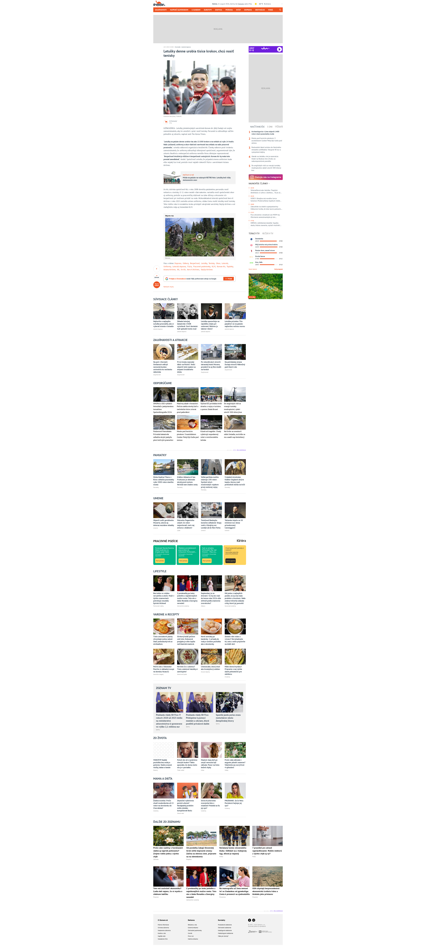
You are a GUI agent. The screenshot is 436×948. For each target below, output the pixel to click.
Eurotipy (208, 10)
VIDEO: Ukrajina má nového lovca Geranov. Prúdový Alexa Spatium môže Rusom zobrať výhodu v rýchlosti (265, 199)
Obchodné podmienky (195, 930)
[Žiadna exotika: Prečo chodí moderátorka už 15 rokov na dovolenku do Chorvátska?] (163, 790)
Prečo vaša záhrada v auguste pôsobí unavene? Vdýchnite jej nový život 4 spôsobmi (235, 764)
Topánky (230, 266)
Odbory (186, 263)
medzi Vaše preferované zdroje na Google (192, 279)
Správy (158, 729)
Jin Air (183, 269)
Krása (202, 770)
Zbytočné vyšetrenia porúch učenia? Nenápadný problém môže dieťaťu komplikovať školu (185, 805)
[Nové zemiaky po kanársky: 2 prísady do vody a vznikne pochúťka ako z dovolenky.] (211, 626)
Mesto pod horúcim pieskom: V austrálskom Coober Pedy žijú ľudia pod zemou (266, 140)
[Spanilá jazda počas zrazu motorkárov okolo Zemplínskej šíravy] (229, 702)
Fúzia (189, 266)
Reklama (191, 920)
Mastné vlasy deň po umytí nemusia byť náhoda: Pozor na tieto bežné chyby (210, 764)
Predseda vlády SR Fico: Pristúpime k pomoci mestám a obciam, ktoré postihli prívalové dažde (197, 719)
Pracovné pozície (165, 541)
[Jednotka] (251, 251)
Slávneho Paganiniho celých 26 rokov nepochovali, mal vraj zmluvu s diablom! (185, 524)
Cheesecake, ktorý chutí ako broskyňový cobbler (210, 667)
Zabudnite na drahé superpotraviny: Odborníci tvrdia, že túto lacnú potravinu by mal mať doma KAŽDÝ (266, 207)
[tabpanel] (266, 150)
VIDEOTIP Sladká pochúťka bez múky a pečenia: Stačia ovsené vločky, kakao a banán (162, 764)
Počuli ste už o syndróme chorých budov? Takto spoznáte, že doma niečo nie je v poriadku (187, 764)
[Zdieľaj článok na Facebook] (156, 269)
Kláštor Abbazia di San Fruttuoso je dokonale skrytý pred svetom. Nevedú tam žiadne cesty (187, 481)
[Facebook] (249, 920)
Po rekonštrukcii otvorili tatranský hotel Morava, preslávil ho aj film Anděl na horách (211, 366)
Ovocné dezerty (205, 672)
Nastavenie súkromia (164, 930)
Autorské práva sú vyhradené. (257, 926)
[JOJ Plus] (251, 263)
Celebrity (156, 811)
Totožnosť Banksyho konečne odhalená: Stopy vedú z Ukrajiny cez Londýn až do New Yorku (211, 524)
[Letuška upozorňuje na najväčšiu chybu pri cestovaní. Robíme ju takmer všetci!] (211, 311)
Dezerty (155, 770)
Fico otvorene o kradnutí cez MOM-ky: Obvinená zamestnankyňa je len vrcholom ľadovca (265, 216)
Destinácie (260, 10)
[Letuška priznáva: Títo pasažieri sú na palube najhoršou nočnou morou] (235, 311)
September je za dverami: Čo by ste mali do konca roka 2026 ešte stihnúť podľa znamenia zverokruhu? (211, 598)
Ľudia (178, 530)
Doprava (248, 10)
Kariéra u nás (162, 933)
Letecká (225, 263)
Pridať (230, 279)
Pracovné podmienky (201, 266)
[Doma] (251, 257)
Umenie (155, 528)
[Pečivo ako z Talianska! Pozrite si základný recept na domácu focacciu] (163, 656)
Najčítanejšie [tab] (257, 126)
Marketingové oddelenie (225, 933)
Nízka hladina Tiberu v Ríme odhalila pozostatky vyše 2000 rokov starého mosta (163, 481)
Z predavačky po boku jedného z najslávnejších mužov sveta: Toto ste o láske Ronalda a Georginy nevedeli (187, 598)
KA (178, 269)
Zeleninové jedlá (182, 674)
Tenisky (211, 263)
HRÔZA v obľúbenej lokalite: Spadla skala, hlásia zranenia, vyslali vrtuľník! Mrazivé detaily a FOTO (265, 224)
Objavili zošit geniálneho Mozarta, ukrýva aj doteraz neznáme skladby (163, 523)
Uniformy (167, 266)
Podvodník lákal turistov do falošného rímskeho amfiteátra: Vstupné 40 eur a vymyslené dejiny (266, 149)
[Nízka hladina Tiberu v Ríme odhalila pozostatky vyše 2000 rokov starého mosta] (163, 467)
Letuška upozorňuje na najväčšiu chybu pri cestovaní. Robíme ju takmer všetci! (210, 325)
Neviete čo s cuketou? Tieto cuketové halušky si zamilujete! (187, 669)
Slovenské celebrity (230, 606)
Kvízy (238, 10)
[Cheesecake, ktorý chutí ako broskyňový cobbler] (211, 656)
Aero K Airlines (193, 269)
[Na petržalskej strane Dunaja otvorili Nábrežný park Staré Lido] (235, 352)
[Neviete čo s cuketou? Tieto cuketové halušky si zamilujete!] (187, 656)
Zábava (203, 606)
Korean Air (221, 266)
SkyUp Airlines (207, 269)
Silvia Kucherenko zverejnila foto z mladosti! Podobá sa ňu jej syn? (210, 804)
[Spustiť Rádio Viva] (265, 48)
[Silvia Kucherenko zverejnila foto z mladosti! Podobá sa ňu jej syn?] (211, 790)
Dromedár (177, 47)
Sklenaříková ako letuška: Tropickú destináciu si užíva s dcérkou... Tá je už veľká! (265, 191)
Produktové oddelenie (225, 925)
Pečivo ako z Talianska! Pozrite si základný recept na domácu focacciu (163, 669)
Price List (190, 936)
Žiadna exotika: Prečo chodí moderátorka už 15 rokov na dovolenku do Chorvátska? (163, 804)
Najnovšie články (258, 183)
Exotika (218, 10)
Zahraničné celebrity (183, 606)
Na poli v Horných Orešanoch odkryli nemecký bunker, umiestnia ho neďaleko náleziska (162, 367)
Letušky (204, 263)
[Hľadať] (280, 9)
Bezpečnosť (195, 263)
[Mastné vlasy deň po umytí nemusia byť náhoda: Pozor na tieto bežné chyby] (211, 750)
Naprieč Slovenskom (179, 10)
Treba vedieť (180, 770)
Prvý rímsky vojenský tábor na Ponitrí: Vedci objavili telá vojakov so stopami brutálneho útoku (186, 367)
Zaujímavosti (161, 10)
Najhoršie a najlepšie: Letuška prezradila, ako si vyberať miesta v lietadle (163, 324)
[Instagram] (253, 920)
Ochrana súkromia (163, 928)
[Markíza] (251, 239)
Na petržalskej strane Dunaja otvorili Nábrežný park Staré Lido (235, 364)
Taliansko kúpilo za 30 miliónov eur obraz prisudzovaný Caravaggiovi (234, 524)
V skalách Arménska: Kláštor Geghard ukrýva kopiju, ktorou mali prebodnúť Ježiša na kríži (235, 481)
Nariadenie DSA (163, 939)
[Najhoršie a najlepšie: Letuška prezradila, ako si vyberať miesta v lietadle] (163, 311)
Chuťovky (227, 677)
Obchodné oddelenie (224, 928)
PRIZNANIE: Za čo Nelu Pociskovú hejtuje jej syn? (234, 803)
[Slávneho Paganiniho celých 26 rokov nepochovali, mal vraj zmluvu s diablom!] (187, 510)
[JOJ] (251, 245)
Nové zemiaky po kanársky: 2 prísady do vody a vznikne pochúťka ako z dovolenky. (211, 640)
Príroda (229, 10)
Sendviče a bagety (158, 674)
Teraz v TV (254, 233)
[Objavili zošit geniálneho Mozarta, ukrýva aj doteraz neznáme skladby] (163, 510)
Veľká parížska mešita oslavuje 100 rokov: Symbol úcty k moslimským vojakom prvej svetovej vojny (210, 482)
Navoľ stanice (253, 269)
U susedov (196, 10)
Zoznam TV (163, 688)
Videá (270, 10)
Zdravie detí (180, 813)
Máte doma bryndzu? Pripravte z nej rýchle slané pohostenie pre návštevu (233, 670)
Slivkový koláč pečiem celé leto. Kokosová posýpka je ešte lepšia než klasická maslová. (186, 640)
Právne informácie (163, 925)
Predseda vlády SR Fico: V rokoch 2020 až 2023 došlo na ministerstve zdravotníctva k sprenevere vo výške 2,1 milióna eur (169, 720)
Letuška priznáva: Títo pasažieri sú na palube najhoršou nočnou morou (235, 324)
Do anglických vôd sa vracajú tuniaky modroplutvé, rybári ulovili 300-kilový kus (266, 167)
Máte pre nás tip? (223, 936)
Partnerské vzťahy (158, 606)
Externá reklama (193, 928)
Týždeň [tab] (279, 126)
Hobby (226, 770)
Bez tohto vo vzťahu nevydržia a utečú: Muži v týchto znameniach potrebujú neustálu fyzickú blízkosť (163, 598)
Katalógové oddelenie (225, 930)
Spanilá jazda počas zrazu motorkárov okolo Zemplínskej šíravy (228, 717)
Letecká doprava (186, 47)
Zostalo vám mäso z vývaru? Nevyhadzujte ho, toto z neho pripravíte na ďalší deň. (235, 640)
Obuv (218, 263)
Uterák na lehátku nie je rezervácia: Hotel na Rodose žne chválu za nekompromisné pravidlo (265, 158)
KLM (213, 266)
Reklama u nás (192, 925)
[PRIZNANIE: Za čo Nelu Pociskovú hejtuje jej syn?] (235, 790)
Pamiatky (156, 487)
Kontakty (221, 920)
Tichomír (241, 4)
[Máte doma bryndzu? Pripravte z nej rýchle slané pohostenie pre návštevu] (235, 656)
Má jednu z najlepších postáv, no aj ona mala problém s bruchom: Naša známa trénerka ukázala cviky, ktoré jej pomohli (235, 598)
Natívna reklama (193, 939)
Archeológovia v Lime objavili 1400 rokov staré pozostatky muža (265, 132)
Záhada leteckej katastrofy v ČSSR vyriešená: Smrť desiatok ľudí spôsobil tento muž (187, 325)
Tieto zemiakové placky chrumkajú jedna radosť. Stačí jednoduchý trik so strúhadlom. (163, 640)
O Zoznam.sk (163, 920)
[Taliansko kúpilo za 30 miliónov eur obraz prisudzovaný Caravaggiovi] (235, 510)
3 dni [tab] (269, 126)
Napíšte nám (162, 936)
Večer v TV (267, 233)
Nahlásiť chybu (169, 287)
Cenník (190, 933)
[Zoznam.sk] (253, 932)
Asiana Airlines (170, 269)
